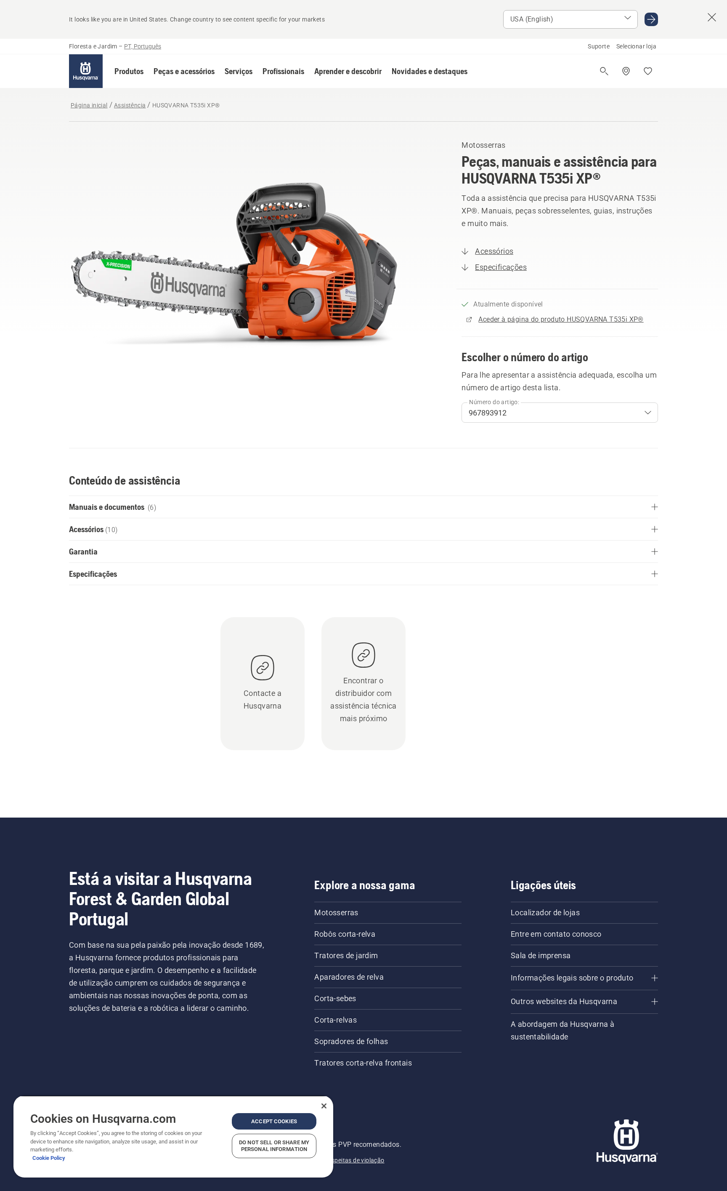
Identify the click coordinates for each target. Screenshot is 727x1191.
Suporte (599, 46)
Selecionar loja (636, 46)
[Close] (324, 1106)
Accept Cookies (274, 1121)
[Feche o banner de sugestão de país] (712, 17)
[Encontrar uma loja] (626, 71)
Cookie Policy (48, 1158)
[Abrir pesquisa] (604, 71)
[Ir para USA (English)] (651, 19)
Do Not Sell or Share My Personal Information (274, 1145)
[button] (129, 71)
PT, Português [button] (142, 46)
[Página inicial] (86, 71)
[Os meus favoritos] (648, 71)
